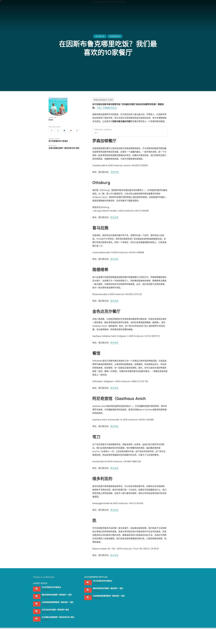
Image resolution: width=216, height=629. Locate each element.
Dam (51, 120)
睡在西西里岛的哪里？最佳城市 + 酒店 (57, 595)
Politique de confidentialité (43, 577)
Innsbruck (115, 36)
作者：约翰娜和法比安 (107, 107)
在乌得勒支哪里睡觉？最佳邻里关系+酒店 (58, 617)
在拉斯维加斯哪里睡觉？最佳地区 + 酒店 (58, 602)
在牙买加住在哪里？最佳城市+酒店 (55, 610)
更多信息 (114, 172)
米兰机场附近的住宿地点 (51, 587)
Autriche (100, 36)
